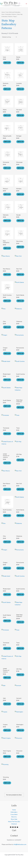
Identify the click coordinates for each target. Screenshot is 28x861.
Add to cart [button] (7, 63)
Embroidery (14, 812)
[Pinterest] (15, 827)
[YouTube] (17, 827)
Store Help (14, 819)
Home (3, 12)
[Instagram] (13, 827)
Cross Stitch (14, 814)
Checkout (14, 824)
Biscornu (14, 817)
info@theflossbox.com (19, 844)
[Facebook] (10, 827)
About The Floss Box (14, 821)
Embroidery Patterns (10, 14)
